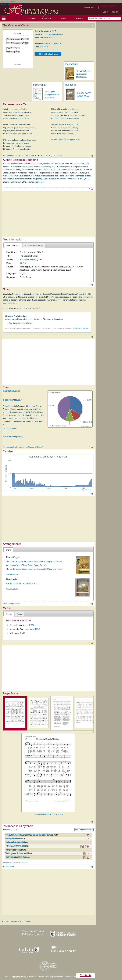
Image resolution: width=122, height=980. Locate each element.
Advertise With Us (44, 977)
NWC (37, 629)
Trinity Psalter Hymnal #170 (69, 140)
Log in (105, 12)
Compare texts (31, 155)
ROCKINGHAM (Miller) (12, 400)
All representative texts (13, 155)
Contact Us (31, 977)
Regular (52, 155)
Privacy (23, 977)
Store (63, 18)
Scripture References (34, 245)
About (7, 977)
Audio (19, 614)
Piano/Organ (71, 64)
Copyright (15, 977)
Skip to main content (8, 1)
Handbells (70, 85)
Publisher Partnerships (62, 977)
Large (59, 155)
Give (75, 977)
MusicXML (57, 44)
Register (115, 12)
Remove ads (88, 8)
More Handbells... (12, 589)
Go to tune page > (10, 429)
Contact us (29, 921)
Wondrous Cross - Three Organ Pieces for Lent (26, 565)
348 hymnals (50, 38)
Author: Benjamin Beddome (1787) (49, 35)
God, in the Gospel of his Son (20, 323)
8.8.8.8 (23, 263)
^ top (91, 155)
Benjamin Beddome (28, 259)
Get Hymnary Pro (81, 328)
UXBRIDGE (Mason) (11, 391)
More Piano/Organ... (13, 574)
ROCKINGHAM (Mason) (13, 437)
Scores (9, 614)
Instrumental (39, 85)
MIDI (46, 47)
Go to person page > (37, 182)
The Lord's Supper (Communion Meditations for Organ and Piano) (34, 561)
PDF (50, 44)
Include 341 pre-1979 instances (15, 862)
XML (22, 633)
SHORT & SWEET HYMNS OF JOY (22, 583)
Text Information (13, 245)
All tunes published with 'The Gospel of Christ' (23, 447)
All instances (8, 866)
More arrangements (11, 603)
